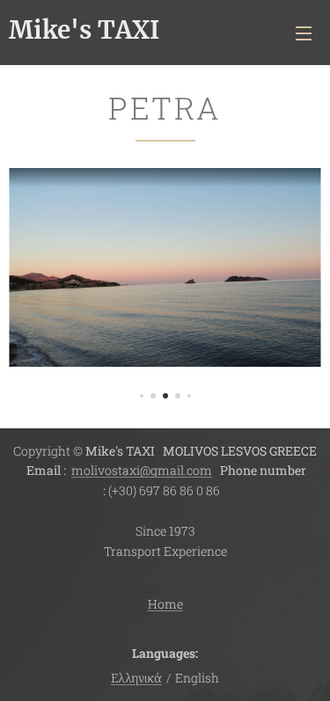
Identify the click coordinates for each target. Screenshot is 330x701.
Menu (303, 32)
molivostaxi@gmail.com (141, 470)
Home (165, 603)
